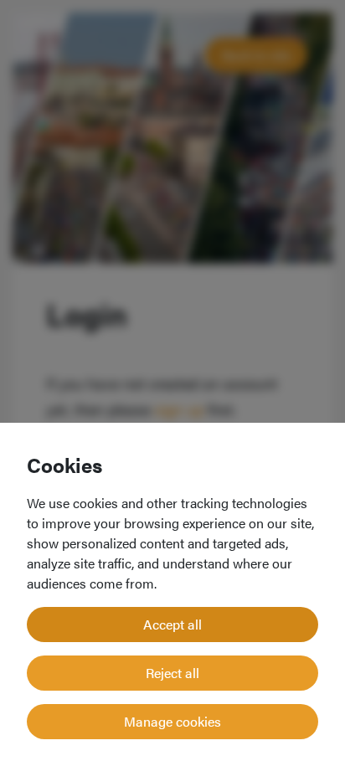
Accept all (172, 624)
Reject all (172, 672)
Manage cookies (172, 721)
